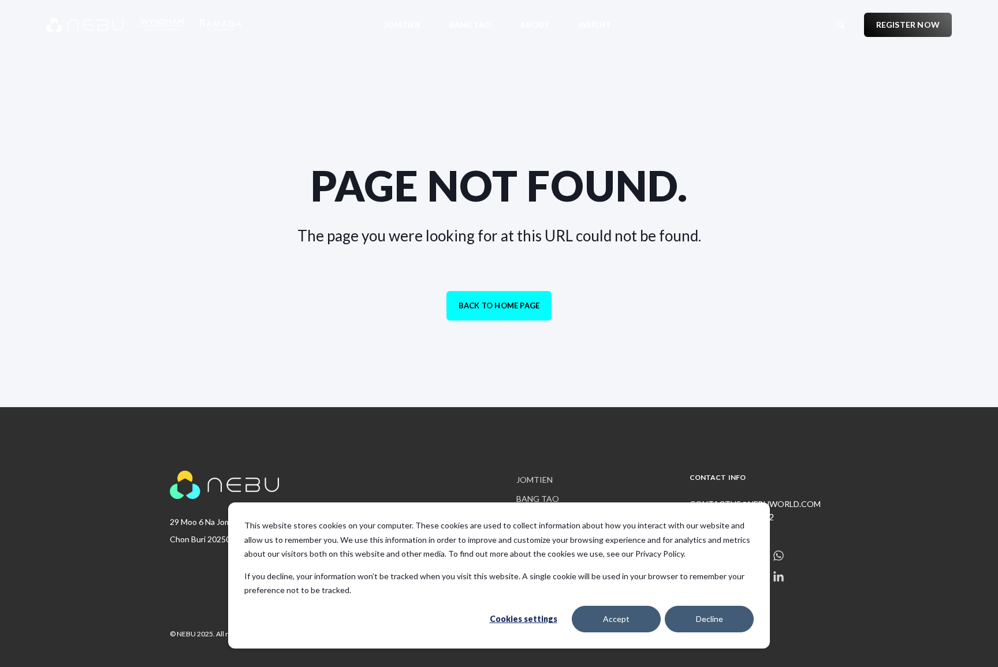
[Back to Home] (115, 24)
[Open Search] (842, 23)
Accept (616, 619)
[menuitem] (409, 24)
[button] (23, 644)
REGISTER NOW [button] (908, 24)
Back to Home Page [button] (499, 305)
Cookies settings (523, 619)
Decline (709, 619)
